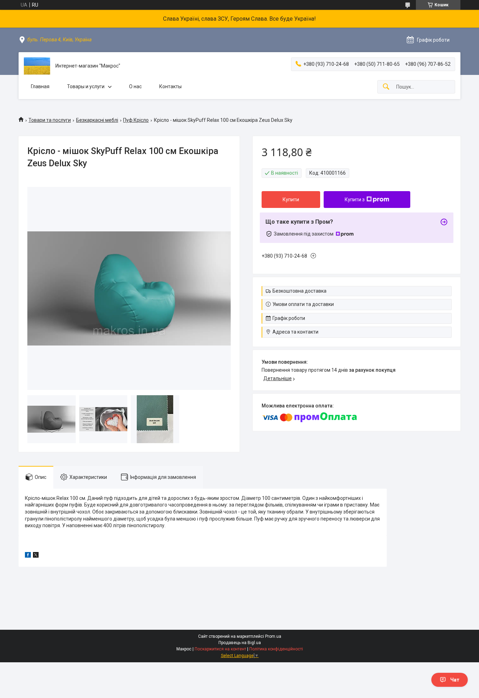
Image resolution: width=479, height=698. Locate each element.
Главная (40, 86)
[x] (36, 556)
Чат (454, 680)
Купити (291, 199)
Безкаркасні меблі (97, 120)
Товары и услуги (85, 86)
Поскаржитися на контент (220, 649)
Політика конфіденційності (276, 649)
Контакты (170, 86)
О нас (135, 86)
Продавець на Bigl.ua (239, 642)
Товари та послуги (49, 120)
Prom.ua (273, 636)
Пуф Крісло (136, 120)
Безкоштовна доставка (299, 291)
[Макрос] (37, 66)
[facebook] (28, 556)
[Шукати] (386, 87)
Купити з (355, 199)
